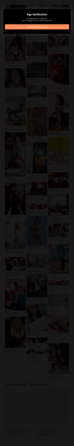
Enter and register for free (37, 27)
